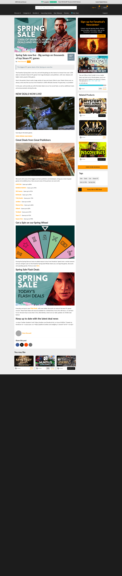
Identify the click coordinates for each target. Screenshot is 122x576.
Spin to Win (83, 182)
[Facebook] (17, 345)
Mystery (66, 13)
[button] (20, 2)
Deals (85, 178)
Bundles (35, 13)
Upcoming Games (46, 13)
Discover (17, 13)
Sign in (94, 7)
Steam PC (95, 178)
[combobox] (62, 7)
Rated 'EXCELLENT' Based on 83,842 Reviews (69, 2)
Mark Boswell (22, 61)
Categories (26, 13)
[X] (22, 345)
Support (105, 13)
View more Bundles (93, 167)
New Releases (58, 13)
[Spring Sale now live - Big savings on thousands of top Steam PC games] (26, 345)
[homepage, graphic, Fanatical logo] (23, 8)
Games (28, 61)
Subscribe (101, 35)
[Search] (75, 7)
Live (90, 178)
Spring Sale (92, 182)
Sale (81, 178)
